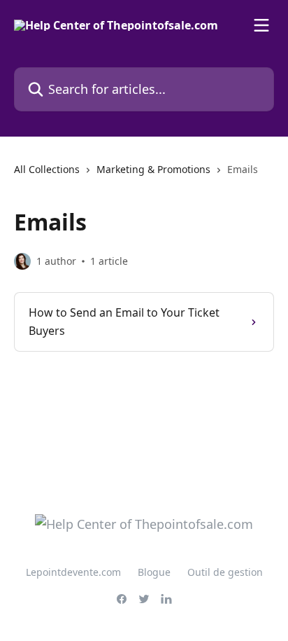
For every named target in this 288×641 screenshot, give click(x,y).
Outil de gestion (225, 572)
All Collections (47, 169)
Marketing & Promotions (153, 169)
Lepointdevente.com (73, 572)
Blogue (154, 572)
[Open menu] (261, 25)
